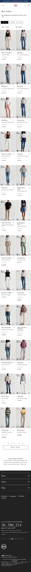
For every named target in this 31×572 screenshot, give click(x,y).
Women (13, 22)
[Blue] (17, 49)
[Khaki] (17, 393)
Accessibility (15, 561)
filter (7, 27)
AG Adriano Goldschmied (8, 557)
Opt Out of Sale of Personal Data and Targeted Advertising (14, 560)
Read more (24, 464)
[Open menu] (3, 5)
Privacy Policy (4, 561)
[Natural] (2, 117)
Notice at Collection (6, 565)
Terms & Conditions (6, 563)
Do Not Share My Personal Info (9, 564)
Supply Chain (24, 561)
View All (5, 22)
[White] (2, 219)
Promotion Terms (18, 563)
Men (20, 22)
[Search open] (25, 5)
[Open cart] (29, 5)
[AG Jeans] (15, 5)
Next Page (15, 447)
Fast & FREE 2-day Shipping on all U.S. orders (15, 1)
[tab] (28, 49)
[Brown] (2, 49)
